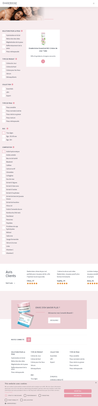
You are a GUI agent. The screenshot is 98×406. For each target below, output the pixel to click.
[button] (33, 403)
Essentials (9, 89)
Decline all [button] (78, 395)
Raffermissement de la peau (14, 46)
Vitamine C (9, 250)
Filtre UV (9, 206)
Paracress (9, 220)
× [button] (96, 382)
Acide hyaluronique (13, 151)
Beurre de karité (12, 158)
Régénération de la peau (14, 42)
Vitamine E (9, 253)
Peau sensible (11, 107)
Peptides (9, 223)
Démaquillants (11, 77)
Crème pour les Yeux (13, 70)
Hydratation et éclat (13, 35)
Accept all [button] (77, 391)
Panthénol (9, 216)
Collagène (9, 176)
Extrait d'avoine (11, 189)
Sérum (8, 74)
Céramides (9, 172)
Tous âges (9, 133)
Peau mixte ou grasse (13, 114)
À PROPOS (53, 377)
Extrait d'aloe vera (12, 186)
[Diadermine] (10, 3)
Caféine (8, 165)
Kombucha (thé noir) (13, 213)
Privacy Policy (8, 392)
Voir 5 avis (9, 283)
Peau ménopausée (12, 52)
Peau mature (10, 118)
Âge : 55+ (9, 140)
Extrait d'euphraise (12, 193)
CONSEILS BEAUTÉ (56, 380)
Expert (8, 96)
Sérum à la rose (11, 243)
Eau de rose (10, 179)
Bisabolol (9, 162)
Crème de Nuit (11, 67)
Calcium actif (10, 169)
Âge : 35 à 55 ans (11, 136)
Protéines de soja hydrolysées (12, 227)
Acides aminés (11, 155)
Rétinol (8, 232)
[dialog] (49, 393)
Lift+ (7, 92)
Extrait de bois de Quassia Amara (15, 197)
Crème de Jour (11, 63)
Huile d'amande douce (14, 209)
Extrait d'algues (11, 183)
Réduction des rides (13, 39)
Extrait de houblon (12, 202)
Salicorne (9, 236)
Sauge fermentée (12, 239)
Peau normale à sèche (13, 111)
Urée (8, 246)
